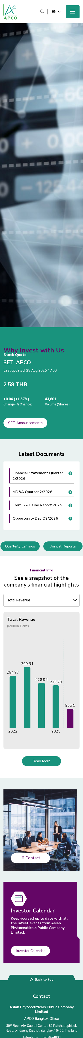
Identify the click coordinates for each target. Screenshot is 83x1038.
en (54, 11)
